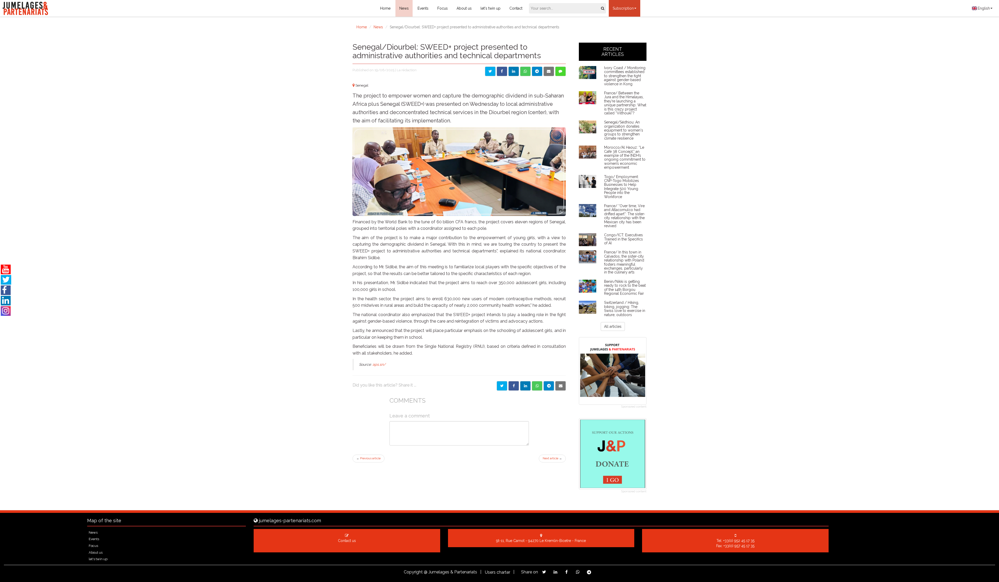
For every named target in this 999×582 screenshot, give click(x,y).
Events (423, 8)
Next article (552, 458)
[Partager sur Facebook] (513, 386)
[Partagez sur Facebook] (566, 572)
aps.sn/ (379, 364)
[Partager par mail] (560, 386)
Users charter (497, 572)
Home (385, 8)
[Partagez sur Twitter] (544, 572)
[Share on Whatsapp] (525, 71)
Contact (515, 8)
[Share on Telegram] (537, 71)
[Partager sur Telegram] (548, 386)
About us (464, 8)
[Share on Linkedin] (513, 71)
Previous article (368, 458)
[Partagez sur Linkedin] (555, 572)
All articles (613, 326)
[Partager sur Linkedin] (525, 386)
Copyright (413, 572)
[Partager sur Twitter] (502, 386)
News (404, 8)
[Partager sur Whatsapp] (537, 386)
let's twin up (491, 8)
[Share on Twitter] (490, 71)
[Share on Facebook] (502, 71)
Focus (442, 8)
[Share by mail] (548, 71)
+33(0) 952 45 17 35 (738, 541)
